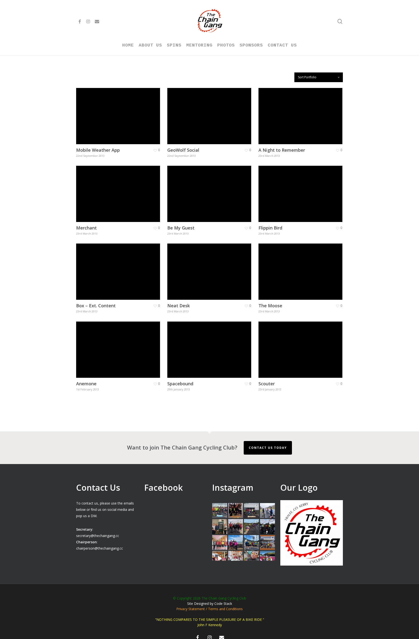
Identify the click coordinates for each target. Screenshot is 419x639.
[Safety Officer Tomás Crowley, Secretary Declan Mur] (219, 526)
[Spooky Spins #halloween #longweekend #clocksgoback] (267, 526)
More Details (131, 111)
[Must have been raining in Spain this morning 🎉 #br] (251, 526)
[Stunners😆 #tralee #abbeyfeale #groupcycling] (235, 510)
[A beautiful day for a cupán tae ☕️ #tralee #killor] (267, 542)
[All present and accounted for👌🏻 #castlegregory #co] (235, 526)
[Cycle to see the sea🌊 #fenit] (219, 510)
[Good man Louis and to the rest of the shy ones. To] (267, 510)
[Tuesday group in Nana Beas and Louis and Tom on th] (235, 558)
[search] (340, 21)
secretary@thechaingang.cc (97, 535)
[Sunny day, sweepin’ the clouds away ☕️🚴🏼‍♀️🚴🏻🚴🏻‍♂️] (251, 542)
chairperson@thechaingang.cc (99, 548)
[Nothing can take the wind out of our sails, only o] (251, 510)
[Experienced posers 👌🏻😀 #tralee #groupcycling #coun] (219, 542)
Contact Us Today (268, 448)
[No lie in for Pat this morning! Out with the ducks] (251, 558)
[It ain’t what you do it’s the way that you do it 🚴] (267, 558)
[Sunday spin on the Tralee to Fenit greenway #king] (235, 542)
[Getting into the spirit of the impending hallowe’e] (219, 558)
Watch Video (104, 267)
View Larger (104, 111)
